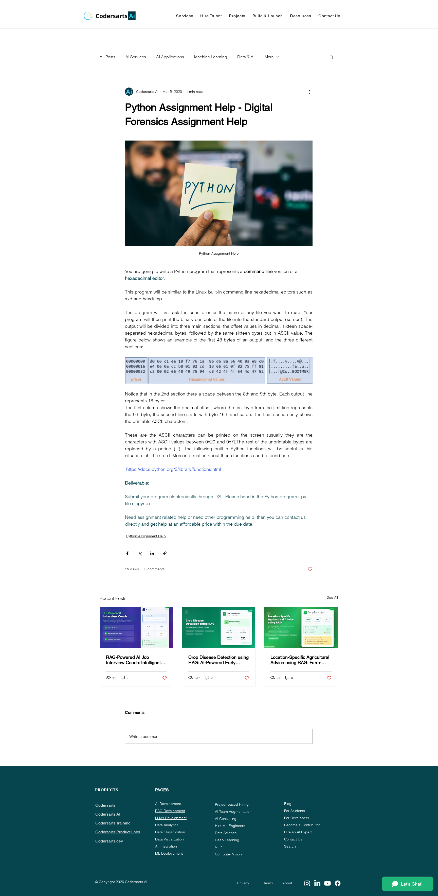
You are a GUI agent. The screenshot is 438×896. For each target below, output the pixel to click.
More (269, 56)
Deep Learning (227, 840)
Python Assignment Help (146, 536)
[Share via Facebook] (127, 553)
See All (332, 597)
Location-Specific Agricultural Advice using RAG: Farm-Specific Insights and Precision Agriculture (299, 659)
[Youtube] (327, 883)
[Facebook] (337, 883)
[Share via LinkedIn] (152, 553)
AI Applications (170, 56)
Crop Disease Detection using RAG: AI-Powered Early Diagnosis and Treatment (218, 659)
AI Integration (166, 846)
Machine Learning (210, 56)
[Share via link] (164, 553)
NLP (218, 847)
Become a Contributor (302, 825)
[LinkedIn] (317, 883)
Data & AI (245, 56)
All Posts (107, 56)
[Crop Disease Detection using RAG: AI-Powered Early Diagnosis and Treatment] (219, 627)
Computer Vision (228, 854)
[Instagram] (307, 883)
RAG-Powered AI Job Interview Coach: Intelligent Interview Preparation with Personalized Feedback (133, 659)
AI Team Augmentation (233, 811)
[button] (184, 16)
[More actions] (309, 92)
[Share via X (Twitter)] (139, 553)
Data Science (226, 833)
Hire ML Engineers (230, 825)
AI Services (135, 56)
